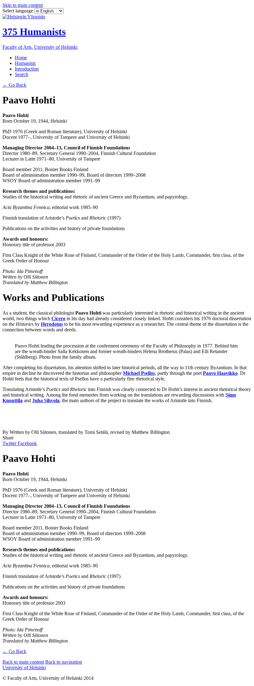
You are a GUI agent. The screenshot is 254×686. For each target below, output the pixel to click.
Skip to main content (22, 5)
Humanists (25, 63)
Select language (18, 10)
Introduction (27, 68)
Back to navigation (63, 662)
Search (21, 74)
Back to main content (23, 662)
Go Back (14, 85)
